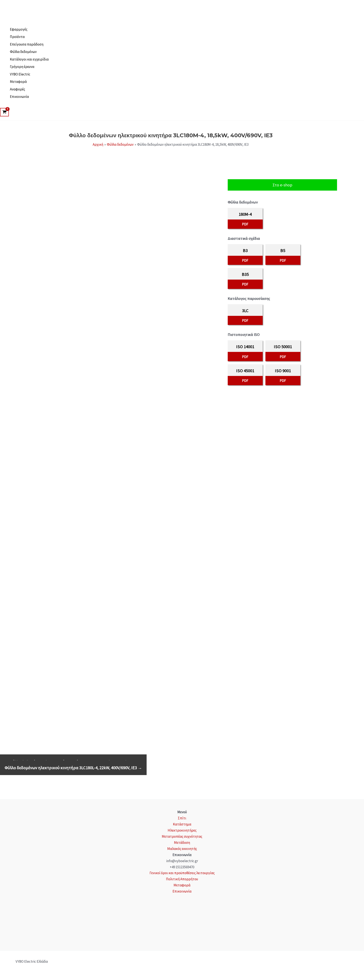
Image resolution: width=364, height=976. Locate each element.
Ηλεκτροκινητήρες (182, 830)
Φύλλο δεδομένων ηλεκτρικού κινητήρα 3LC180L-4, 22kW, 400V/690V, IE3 (73, 767)
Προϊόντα (17, 36)
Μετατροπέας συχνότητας (182, 836)
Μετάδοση (182, 842)
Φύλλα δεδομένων (23, 51)
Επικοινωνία (19, 96)
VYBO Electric (20, 74)
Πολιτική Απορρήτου (182, 879)
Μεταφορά (18, 81)
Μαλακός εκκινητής (182, 848)
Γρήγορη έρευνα (22, 66)
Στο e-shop (282, 184)
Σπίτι (182, 818)
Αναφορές (17, 89)
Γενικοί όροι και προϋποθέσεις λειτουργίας (182, 873)
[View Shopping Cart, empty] (4, 112)
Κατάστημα (182, 824)
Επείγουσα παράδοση (26, 44)
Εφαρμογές (18, 29)
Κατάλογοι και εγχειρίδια (29, 59)
